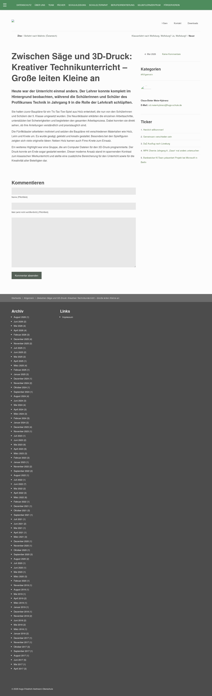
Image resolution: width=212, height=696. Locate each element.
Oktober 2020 (20, 550)
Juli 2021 (18, 519)
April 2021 (18, 532)
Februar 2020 (20, 580)
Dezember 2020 (21, 541)
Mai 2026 (18, 325)
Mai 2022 (18, 488)
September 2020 (21, 554)
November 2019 (21, 585)
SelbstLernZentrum (149, 4)
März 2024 (19, 413)
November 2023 (21, 431)
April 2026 (18, 330)
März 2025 (19, 365)
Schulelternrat (98, 4)
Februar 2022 (20, 501)
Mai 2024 (18, 404)
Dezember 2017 (21, 637)
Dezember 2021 (21, 506)
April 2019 (18, 598)
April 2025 (18, 361)
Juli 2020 (18, 563)
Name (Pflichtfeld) (20, 197)
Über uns (40, 4)
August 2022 (20, 475)
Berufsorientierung (122, 4)
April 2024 (18, 409)
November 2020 (21, 545)
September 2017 (21, 651)
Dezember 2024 (21, 378)
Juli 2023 (18, 435)
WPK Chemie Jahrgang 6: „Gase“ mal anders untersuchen (171, 150)
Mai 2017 (18, 664)
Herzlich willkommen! (153, 129)
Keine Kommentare (171, 54)
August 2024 (20, 396)
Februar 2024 (20, 418)
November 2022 (21, 466)
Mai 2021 (18, 528)
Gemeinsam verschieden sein (157, 136)
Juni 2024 (18, 400)
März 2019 (19, 602)
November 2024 (21, 383)
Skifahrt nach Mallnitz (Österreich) (40, 35)
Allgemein (29, 298)
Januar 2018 (20, 633)
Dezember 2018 (21, 611)
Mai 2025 (18, 356)
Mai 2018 (18, 624)
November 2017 (21, 642)
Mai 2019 (18, 594)
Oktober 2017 (20, 646)
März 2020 (19, 576)
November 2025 (21, 343)
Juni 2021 (18, 523)
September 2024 (21, 391)
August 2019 (20, 589)
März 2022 (19, 497)
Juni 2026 (18, 321)
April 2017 (18, 668)
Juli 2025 (18, 347)
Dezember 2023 (21, 427)
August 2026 (20, 317)
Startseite (16, 298)
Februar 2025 (20, 369)
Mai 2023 (18, 444)
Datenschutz (24, 4)
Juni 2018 (18, 620)
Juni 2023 (18, 440)
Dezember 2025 (21, 339)
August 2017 (20, 655)
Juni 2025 (18, 352)
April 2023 (18, 448)
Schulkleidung (77, 4)
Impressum (67, 317)
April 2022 (18, 492)
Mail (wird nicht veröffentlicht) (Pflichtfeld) (30, 212)
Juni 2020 (18, 567)
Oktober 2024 (20, 387)
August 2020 (20, 558)
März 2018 (19, 629)
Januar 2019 (20, 607)
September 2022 (21, 470)
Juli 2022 (18, 479)
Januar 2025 (20, 374)
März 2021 (19, 536)
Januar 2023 (20, 462)
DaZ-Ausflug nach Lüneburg (156, 143)
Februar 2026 (20, 334)
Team (51, 4)
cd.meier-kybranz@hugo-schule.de (165, 105)
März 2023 (19, 453)
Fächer (61, 4)
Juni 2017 (18, 659)
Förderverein (172, 4)
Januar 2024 (20, 422)
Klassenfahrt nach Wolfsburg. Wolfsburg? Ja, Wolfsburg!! (159, 35)
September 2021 (21, 514)
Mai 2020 (18, 571)
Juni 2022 (18, 484)
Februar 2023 (20, 457)
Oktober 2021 (20, 510)
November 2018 (21, 615)
